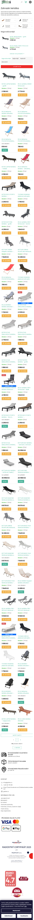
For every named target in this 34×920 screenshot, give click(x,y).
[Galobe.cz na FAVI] (23, 878)
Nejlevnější (16, 58)
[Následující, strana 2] (17, 739)
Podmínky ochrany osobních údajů (11, 806)
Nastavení (16, 911)
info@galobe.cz (7, 782)
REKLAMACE (4, 800)
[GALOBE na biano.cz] (10, 878)
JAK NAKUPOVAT (5, 798)
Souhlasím (24, 916)
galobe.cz (6, 791)
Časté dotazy (5, 809)
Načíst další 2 (17, 735)
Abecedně (5, 62)
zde (25, 906)
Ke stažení (4, 802)
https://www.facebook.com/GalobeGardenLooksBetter (18, 788)
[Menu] (30, 2)
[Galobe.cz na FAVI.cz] (17, 892)
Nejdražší (22, 58)
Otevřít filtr (17, 66)
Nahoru (17, 747)
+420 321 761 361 (7, 785)
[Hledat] (21, 2)
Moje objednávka (6, 811)
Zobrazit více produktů (16, 54)
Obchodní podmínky (7, 804)
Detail (5, 150)
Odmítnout (8, 916)
